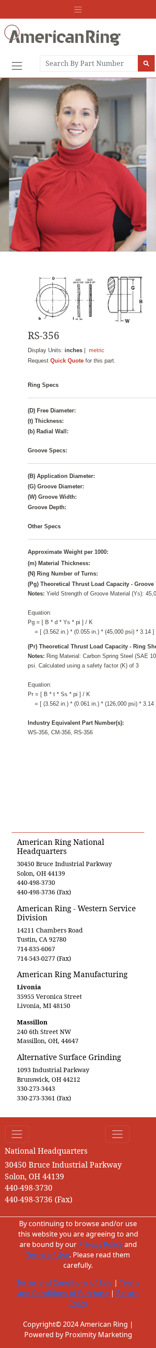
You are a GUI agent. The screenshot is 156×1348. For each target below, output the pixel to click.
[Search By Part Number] (146, 63)
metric (96, 350)
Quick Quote (67, 360)
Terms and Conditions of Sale (64, 1282)
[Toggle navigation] (78, 9)
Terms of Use (47, 1255)
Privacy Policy (100, 1244)
